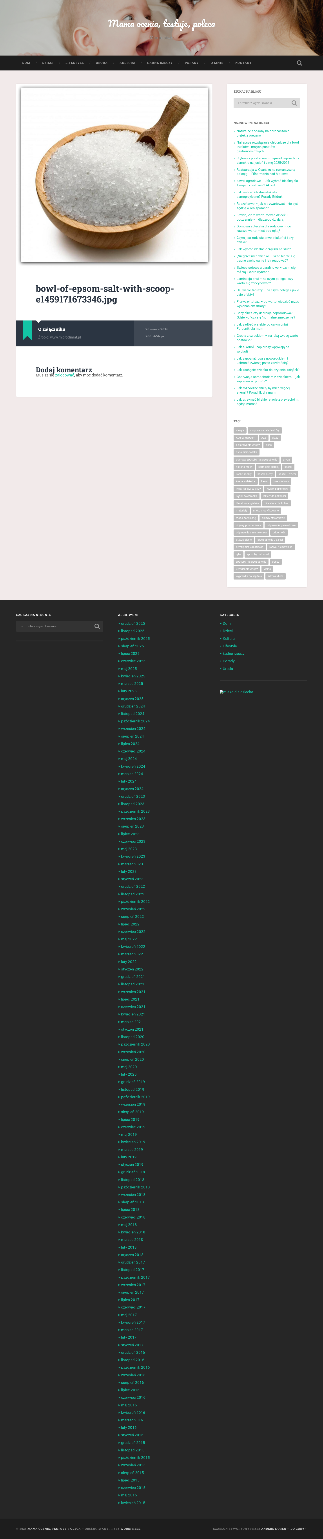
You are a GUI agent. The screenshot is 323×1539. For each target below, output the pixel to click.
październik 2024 (135, 721)
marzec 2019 (132, 1149)
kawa (264, 481)
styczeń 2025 (132, 699)
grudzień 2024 (133, 706)
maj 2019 (129, 1134)
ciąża (275, 437)
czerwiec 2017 (133, 1307)
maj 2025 (129, 668)
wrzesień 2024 (133, 728)
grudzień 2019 (133, 1082)
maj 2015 (129, 1495)
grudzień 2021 (133, 976)
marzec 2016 (132, 1420)
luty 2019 (129, 1157)
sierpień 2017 (132, 1292)
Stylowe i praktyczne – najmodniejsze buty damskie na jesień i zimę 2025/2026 (268, 160)
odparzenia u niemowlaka (251, 532)
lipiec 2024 (130, 744)
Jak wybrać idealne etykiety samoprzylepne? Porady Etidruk (260, 194)
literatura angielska (247, 503)
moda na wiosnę (246, 518)
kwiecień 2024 (133, 766)
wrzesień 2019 (133, 1104)
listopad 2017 (132, 1269)
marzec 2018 (132, 1239)
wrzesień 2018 (133, 1194)
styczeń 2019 (132, 1164)
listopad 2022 (132, 894)
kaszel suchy (265, 474)
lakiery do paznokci (274, 496)
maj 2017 (129, 1315)
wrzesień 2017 (133, 1285)
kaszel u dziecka (245, 481)
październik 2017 (135, 1277)
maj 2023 (129, 849)
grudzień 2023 (133, 796)
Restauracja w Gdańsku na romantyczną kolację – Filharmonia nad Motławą (266, 172)
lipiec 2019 (130, 1119)
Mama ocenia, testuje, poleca (161, 23)
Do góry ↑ (298, 1528)
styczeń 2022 (132, 969)
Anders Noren (273, 1528)
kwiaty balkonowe (277, 488)
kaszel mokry (244, 474)
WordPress (130, 1528)
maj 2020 (129, 1067)
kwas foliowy (281, 481)
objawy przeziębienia (248, 525)
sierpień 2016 (132, 1382)
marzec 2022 (132, 954)
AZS (263, 437)
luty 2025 (129, 691)
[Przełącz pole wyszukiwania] (299, 63)
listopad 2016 (132, 1360)
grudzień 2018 (133, 1172)
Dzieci (48, 63)
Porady (192, 63)
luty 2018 (129, 1247)
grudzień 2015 (133, 1442)
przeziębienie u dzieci (270, 539)
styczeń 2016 (132, 1435)
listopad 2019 (132, 1089)
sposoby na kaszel (258, 554)
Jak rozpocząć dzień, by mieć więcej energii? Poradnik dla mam (263, 390)
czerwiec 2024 (133, 751)
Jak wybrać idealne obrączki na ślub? (264, 249)
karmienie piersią (268, 466)
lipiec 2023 (130, 834)
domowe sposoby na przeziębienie (256, 459)
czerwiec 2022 (133, 931)
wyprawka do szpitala (249, 576)
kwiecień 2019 (133, 1142)
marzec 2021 (132, 1022)
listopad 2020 (132, 1037)
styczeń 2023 (132, 879)
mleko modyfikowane (266, 510)
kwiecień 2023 (133, 856)
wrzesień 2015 (133, 1465)
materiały (241, 510)
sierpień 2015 (132, 1473)
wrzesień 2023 (133, 819)
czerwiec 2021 (133, 1006)
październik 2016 (135, 1367)
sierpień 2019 (132, 1112)
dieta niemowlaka (246, 452)
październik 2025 (135, 638)
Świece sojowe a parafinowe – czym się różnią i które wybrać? (266, 270)
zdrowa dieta (275, 576)
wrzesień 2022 (133, 909)
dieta (269, 444)
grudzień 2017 (133, 1262)
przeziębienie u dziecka (249, 547)
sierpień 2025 (132, 646)
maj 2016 (129, 1405)
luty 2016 (129, 1427)
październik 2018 (135, 1187)
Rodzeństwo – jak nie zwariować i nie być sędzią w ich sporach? (267, 206)
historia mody (244, 466)
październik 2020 (135, 1044)
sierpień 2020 (132, 1059)
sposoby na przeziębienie (251, 561)
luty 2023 (129, 871)
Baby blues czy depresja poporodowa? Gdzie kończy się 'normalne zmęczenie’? (266, 315)
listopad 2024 (132, 713)
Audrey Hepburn (245, 437)
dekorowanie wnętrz (248, 444)
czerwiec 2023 (133, 841)
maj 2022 (129, 939)
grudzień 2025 (133, 623)
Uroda (102, 63)
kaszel (288, 466)
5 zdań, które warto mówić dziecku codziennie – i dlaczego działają (262, 217)
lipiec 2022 (130, 924)
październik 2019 (135, 1097)
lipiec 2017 (130, 1300)
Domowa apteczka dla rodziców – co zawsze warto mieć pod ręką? (264, 228)
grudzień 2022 (133, 886)
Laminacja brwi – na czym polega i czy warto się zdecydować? (265, 281)
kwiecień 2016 (133, 1412)
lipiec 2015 (130, 1480)
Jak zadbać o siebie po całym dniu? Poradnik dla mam (262, 326)
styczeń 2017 (132, 1345)
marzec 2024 (132, 774)
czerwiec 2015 (133, 1487)
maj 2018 (129, 1224)
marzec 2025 (132, 683)
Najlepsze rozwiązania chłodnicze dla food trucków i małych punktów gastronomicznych (268, 146)
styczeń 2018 (132, 1255)
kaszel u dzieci (287, 474)
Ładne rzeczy (160, 63)
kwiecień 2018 (133, 1232)
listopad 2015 (132, 1450)
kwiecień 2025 (133, 676)
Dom (26, 63)
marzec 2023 (132, 864)
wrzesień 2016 (133, 1375)
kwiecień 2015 (133, 1503)
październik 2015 (135, 1457)
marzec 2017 (132, 1330)
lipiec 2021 (130, 999)
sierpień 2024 (132, 736)
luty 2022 (129, 961)
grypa (286, 459)
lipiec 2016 (130, 1390)
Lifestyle (74, 63)
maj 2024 (129, 758)
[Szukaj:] (267, 103)
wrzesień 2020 (133, 1052)
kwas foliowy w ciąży (248, 488)
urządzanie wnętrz (247, 569)
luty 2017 (129, 1337)
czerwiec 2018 (133, 1217)
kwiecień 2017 (133, 1322)
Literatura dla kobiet (277, 503)
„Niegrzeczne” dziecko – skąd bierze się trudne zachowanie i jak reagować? (266, 258)
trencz (275, 561)
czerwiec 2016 (133, 1397)
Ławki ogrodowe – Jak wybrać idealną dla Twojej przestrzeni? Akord (267, 183)
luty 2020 (129, 1074)
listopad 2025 (132, 631)
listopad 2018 (132, 1179)
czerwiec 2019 (133, 1127)
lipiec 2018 (130, 1209)
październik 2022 (135, 901)
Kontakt (243, 63)
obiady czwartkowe (273, 518)
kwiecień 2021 (133, 1014)
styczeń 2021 (132, 1029)
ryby (238, 554)
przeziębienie (244, 539)
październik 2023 (135, 811)
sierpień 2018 (132, 1202)
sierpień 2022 (132, 916)
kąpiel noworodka (246, 496)
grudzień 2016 (133, 1352)
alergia (240, 430)
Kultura (127, 63)
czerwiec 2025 (133, 661)
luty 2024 (129, 781)
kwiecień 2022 (133, 946)
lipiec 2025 (130, 653)
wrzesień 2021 (133, 992)
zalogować (64, 375)
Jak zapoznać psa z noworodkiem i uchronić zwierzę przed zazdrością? (262, 360)
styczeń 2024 (132, 789)
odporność (279, 532)
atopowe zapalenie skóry (264, 430)
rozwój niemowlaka (280, 547)
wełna (267, 569)
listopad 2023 (132, 804)
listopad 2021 (132, 984)
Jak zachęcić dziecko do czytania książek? (268, 370)
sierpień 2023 (132, 826)
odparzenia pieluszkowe (281, 525)
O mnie (217, 63)
